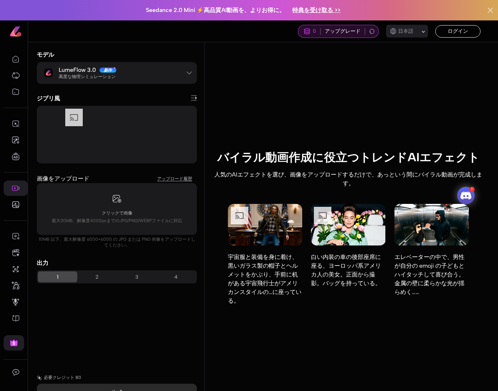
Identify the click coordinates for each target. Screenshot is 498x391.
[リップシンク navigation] (16, 302)
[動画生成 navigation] (16, 123)
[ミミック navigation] (16, 285)
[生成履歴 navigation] (16, 92)
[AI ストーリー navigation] (16, 318)
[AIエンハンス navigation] (16, 269)
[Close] (490, 10)
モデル (45, 54)
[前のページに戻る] (194, 98)
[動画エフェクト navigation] (16, 188)
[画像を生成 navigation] (16, 140)
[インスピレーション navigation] (16, 75)
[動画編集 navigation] (16, 252)
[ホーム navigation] (16, 59)
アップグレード (343, 31)
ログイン (458, 31)
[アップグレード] (14, 343)
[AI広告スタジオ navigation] (16, 156)
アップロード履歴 (174, 178)
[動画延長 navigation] (16, 236)
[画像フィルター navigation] (16, 204)
